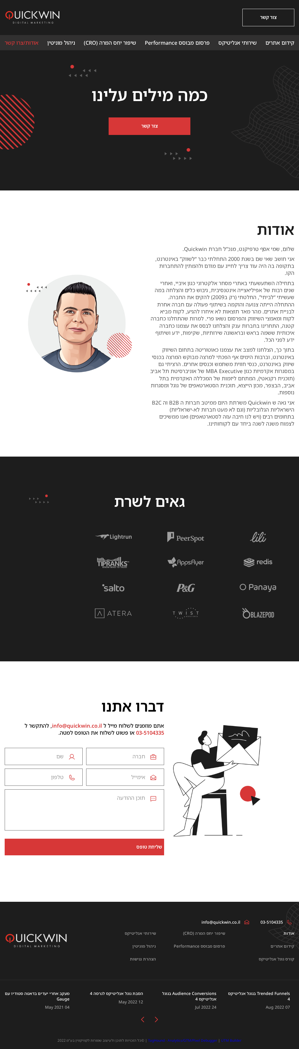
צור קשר (268, 17)
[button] (156, 1019)
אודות (289, 933)
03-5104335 (150, 732)
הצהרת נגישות (143, 959)
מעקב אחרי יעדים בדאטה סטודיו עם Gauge (37, 996)
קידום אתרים (279, 42)
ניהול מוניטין (61, 42)
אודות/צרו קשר (22, 42)
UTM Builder (231, 1040)
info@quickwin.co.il (77, 725)
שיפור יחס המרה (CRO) (110, 42)
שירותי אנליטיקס (237, 42)
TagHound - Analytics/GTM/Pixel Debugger (182, 1040)
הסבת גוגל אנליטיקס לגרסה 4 (116, 993)
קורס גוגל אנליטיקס (276, 959)
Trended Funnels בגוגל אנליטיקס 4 (259, 996)
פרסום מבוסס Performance (177, 42)
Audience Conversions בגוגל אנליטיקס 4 (189, 996)
